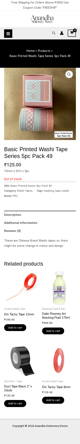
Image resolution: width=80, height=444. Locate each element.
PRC (15, 195)
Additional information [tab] (20, 223)
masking (49, 190)
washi (65, 190)
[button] (54, 33)
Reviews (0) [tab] (12, 231)
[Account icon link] (62, 33)
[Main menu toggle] (8, 33)
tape (58, 190)
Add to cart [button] (15, 327)
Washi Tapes (25, 190)
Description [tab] (12, 215)
